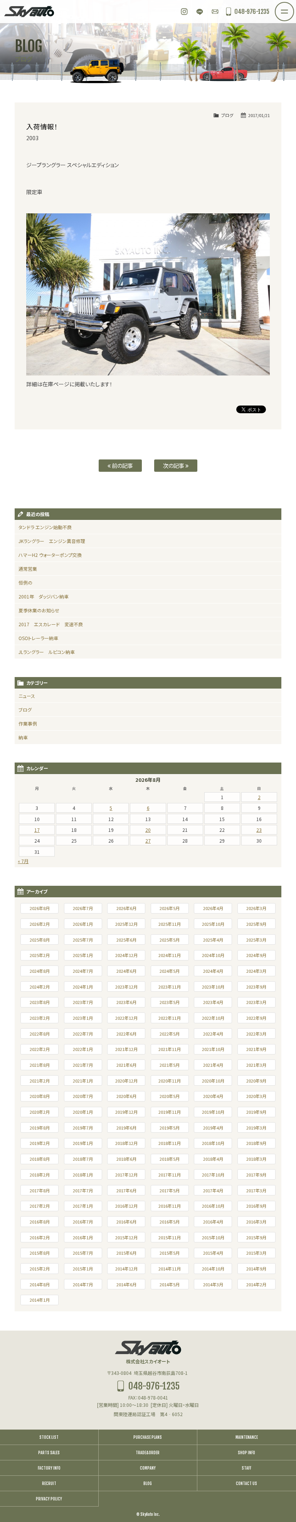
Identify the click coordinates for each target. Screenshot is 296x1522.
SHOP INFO (246, 1452)
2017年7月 (83, 1190)
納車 (23, 737)
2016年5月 (170, 1222)
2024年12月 (126, 955)
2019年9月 (256, 1112)
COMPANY (148, 1468)
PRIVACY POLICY (49, 1499)
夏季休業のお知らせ (38, 610)
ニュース (26, 695)
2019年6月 (126, 1128)
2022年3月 (256, 1034)
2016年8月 (40, 1222)
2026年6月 (126, 908)
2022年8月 (40, 1034)
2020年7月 (83, 1096)
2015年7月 (83, 1253)
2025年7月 (83, 940)
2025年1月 (83, 955)
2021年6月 (126, 1065)
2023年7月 (83, 1002)
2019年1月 (83, 1143)
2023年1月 (83, 1018)
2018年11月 (169, 1143)
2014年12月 (126, 1269)
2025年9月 (256, 924)
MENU (293, 7)
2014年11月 (169, 1269)
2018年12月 (126, 1143)
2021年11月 (169, 1049)
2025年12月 (126, 924)
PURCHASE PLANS (147, 1437)
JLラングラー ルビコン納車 (46, 652)
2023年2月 (40, 1018)
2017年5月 (170, 1190)
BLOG (147, 1483)
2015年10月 (213, 1237)
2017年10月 (213, 1175)
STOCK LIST (49, 1437)
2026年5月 (170, 908)
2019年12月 (126, 1112)
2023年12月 (126, 987)
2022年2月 (40, 1049)
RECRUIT (49, 1483)
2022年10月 (213, 1018)
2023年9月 (256, 987)
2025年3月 (256, 940)
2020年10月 (213, 1081)
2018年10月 (213, 1143)
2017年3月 (256, 1190)
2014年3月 (213, 1284)
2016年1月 (83, 1237)
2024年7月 (83, 971)
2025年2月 (40, 955)
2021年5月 (170, 1065)
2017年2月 (40, 1206)
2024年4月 (213, 971)
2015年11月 (169, 1237)
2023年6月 (126, 1002)
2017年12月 (126, 1175)
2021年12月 (126, 1049)
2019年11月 (169, 1112)
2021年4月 (213, 1065)
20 (148, 829)
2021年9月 (256, 1049)
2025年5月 (170, 940)
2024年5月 (170, 971)
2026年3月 (256, 908)
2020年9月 (256, 1081)
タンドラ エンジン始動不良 (45, 527)
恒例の (25, 582)
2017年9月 (256, 1175)
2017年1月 (83, 1206)
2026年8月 (40, 908)
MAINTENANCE (246, 1437)
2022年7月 (83, 1034)
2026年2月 (40, 924)
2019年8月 (40, 1128)
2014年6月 (126, 1284)
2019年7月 (83, 1128)
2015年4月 (213, 1253)
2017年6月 (126, 1190)
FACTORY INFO (49, 1468)
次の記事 (174, 465)
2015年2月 (40, 1269)
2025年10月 (213, 924)
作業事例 (27, 723)
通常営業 (27, 568)
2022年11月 (169, 1018)
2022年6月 (126, 1034)
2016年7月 (83, 1222)
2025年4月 (213, 940)
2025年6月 (126, 940)
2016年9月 (256, 1206)
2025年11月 (169, 924)
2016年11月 (169, 1206)
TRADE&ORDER (148, 1452)
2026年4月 (213, 908)
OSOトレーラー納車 (38, 638)
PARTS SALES (49, 1452)
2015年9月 (256, 1237)
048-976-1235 (251, 11)
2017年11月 (169, 1175)
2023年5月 (170, 1002)
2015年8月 (40, 1253)
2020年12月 (126, 1081)
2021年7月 (83, 1065)
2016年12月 (126, 1206)
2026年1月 (83, 924)
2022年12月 (126, 1018)
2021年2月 (40, 1081)
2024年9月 (256, 955)
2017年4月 (213, 1190)
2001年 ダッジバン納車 (43, 596)
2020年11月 (169, 1081)
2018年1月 (83, 1175)
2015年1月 (83, 1269)
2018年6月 (126, 1159)
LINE (199, 11)
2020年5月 (170, 1096)
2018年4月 (213, 1159)
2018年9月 (256, 1143)
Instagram (184, 11)
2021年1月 (83, 1081)
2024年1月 (83, 987)
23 (259, 829)
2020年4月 (213, 1096)
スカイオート (29, 11)
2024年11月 (169, 955)
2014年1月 (40, 1300)
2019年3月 (256, 1128)
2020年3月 (256, 1096)
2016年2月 (40, 1237)
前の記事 (122, 465)
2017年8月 (40, 1190)
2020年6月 (126, 1096)
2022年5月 (170, 1034)
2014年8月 (40, 1284)
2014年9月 (256, 1269)
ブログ (227, 115)
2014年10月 (213, 1269)
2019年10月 (213, 1112)
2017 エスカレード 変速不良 (50, 624)
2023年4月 (213, 1002)
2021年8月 (40, 1065)
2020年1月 (83, 1112)
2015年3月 (256, 1253)
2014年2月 (256, 1284)
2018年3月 (256, 1159)
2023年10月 (213, 987)
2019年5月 (170, 1128)
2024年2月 (40, 987)
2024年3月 (256, 971)
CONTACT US (246, 1483)
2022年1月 (83, 1049)
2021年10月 (213, 1049)
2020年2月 (40, 1112)
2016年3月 (256, 1222)
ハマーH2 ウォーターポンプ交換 (50, 554)
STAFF (246, 1468)
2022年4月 (213, 1034)
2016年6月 (126, 1222)
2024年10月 (213, 955)
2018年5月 (170, 1159)
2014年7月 (83, 1284)
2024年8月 (40, 971)
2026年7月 (83, 908)
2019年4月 (213, 1128)
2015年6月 (126, 1253)
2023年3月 (256, 1002)
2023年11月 (169, 987)
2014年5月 (170, 1284)
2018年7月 (83, 1159)
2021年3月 (256, 1065)
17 (37, 829)
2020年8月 (40, 1096)
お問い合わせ (215, 11)
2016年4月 (213, 1222)
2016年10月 (213, 1206)
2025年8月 (40, 940)
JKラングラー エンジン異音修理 (51, 541)
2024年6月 (126, 971)
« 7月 (23, 861)
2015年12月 (126, 1237)
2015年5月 (170, 1253)
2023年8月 (40, 1002)
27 (148, 840)
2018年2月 (40, 1175)
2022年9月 (256, 1018)
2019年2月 (40, 1143)
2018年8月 (40, 1159)
